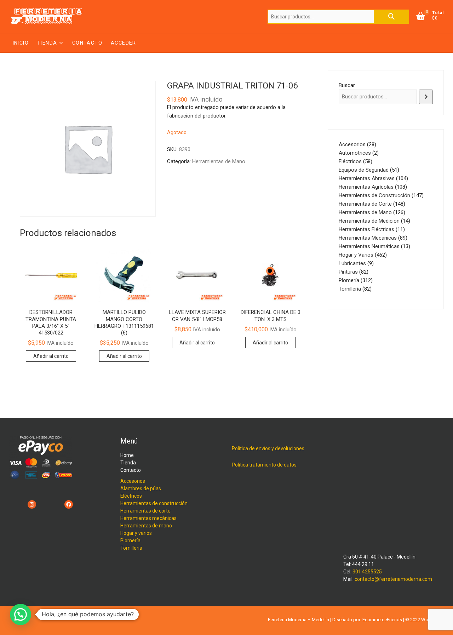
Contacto (87, 43)
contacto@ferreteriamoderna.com (393, 579)
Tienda (47, 43)
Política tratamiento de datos (264, 465)
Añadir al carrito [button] (51, 356)
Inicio (21, 43)
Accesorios (132, 481)
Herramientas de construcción (154, 503)
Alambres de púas (140, 488)
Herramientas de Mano (218, 161)
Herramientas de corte (145, 511)
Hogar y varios (136, 533)
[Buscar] (426, 97)
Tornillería (131, 548)
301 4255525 (367, 571)
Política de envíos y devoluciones (268, 448)
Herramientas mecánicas (148, 518)
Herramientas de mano (146, 525)
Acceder (123, 43)
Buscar (391, 17)
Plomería (130, 540)
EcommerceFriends (382, 619)
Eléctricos (131, 496)
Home (127, 455)
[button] (20, 614)
